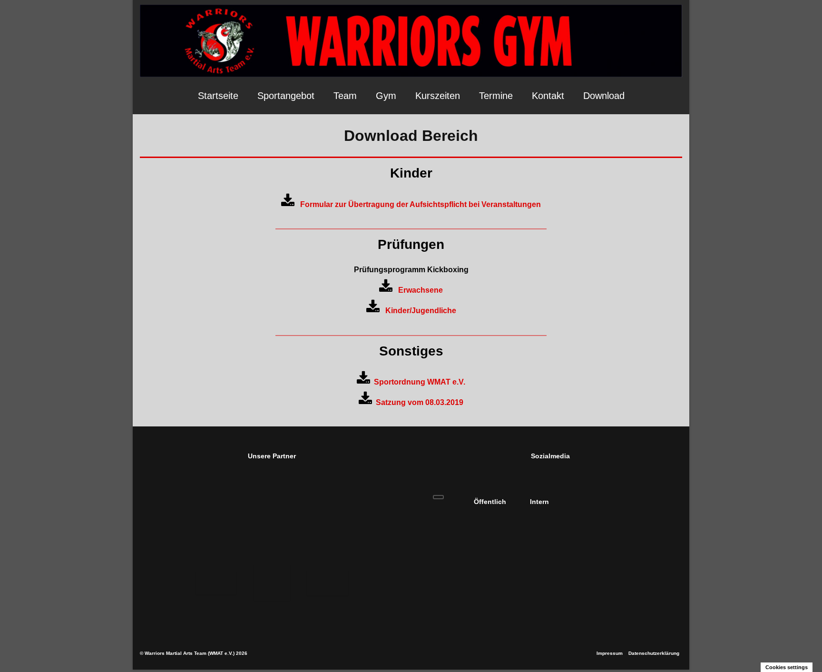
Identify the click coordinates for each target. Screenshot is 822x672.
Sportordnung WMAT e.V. (417, 382)
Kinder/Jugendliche (418, 310)
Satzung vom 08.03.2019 (417, 402)
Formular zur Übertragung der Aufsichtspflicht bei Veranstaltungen (417, 204)
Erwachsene (417, 290)
